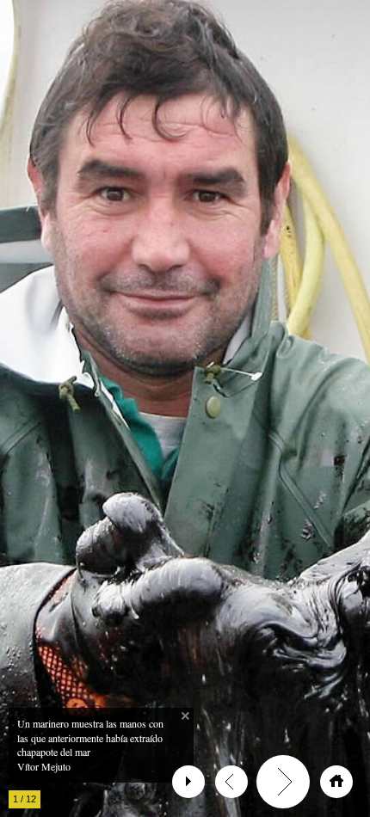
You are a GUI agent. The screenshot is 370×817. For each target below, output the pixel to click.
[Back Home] (336, 781)
